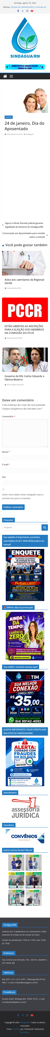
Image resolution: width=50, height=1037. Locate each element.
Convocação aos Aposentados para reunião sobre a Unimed (23, 235)
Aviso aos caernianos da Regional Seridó (24, 281)
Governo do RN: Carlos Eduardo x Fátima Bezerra (24, 377)
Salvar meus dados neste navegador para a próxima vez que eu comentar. (22, 496)
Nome (6, 452)
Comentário (8, 416)
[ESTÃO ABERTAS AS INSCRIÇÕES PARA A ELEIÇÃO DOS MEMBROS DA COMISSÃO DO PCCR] (25, 299)
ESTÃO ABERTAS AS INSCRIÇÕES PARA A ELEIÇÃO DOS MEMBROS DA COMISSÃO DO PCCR (24, 329)
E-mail (6, 464)
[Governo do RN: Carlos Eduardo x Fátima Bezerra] (25, 349)
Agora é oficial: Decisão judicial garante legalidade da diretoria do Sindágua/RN (24, 225)
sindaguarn (30, 134)
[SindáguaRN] (5, 76)
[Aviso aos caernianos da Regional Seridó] (25, 252)
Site (4, 477)
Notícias (9, 117)
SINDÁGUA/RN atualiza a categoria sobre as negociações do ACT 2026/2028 (28, 8)
